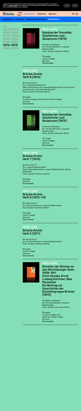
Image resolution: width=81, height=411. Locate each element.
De (73, 14)
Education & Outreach (36, 19)
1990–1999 (10, 39)
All (5, 26)
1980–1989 (10, 42)
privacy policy (13, 5)
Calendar (20, 19)
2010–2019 (10, 32)
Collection (41, 14)
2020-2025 (11, 29)
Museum (53, 14)
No (75, 6)
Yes (66, 6)
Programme (29, 14)
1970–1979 (10, 45)
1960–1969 (10, 48)
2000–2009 (11, 36)
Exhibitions (8, 19)
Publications (53, 19)
